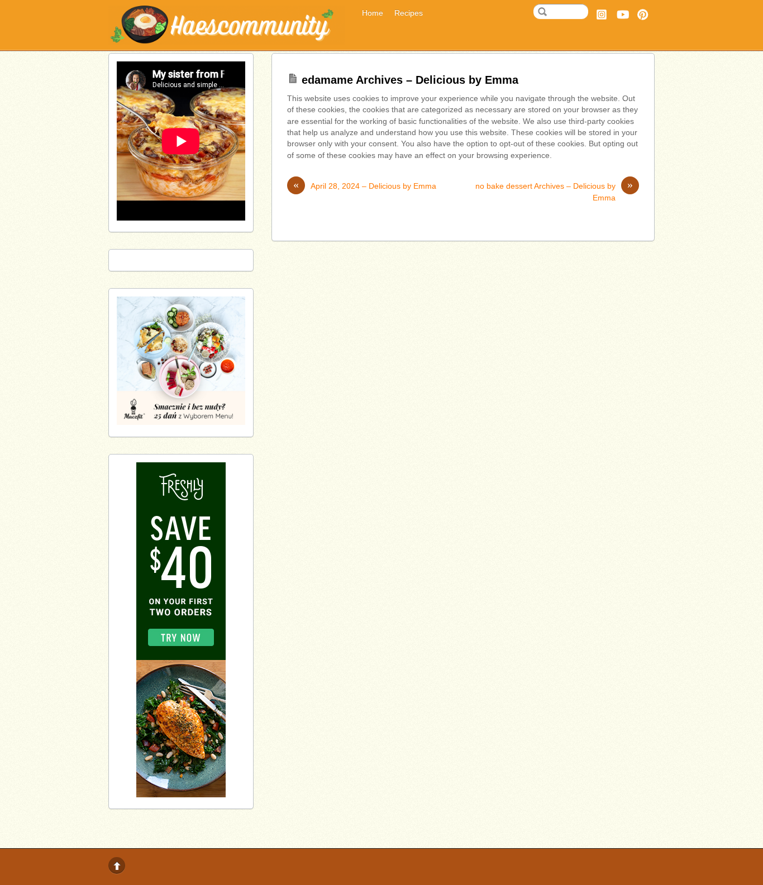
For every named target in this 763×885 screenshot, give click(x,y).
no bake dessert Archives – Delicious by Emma (554, 191)
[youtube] (622, 13)
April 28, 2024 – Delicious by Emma (364, 185)
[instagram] (601, 13)
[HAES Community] (226, 40)
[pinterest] (643, 13)
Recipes (408, 13)
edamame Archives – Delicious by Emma (410, 80)
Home (372, 13)
